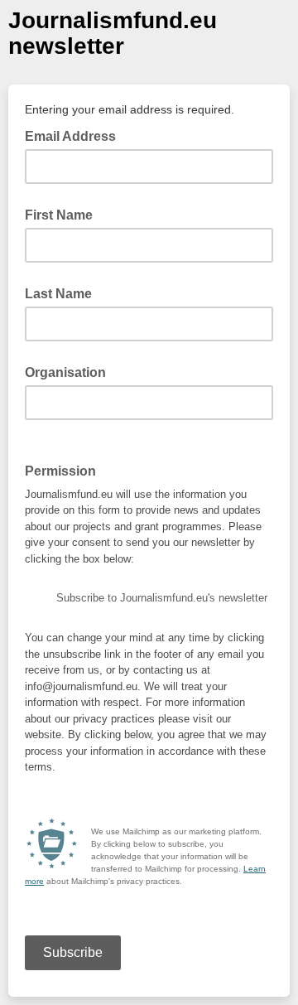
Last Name (58, 294)
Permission (65, 470)
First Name (59, 215)
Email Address (75, 135)
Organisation (65, 372)
